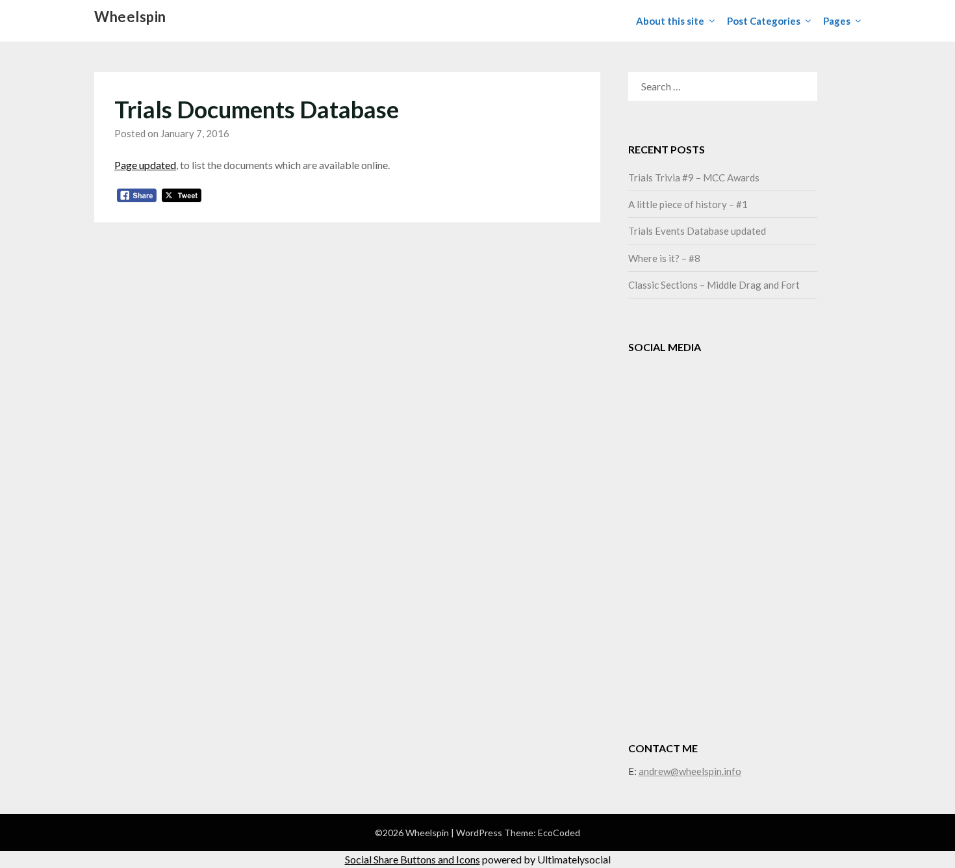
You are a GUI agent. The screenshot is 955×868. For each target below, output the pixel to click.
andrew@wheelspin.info (690, 771)
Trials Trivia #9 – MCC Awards (693, 177)
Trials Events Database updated (697, 231)
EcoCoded (559, 832)
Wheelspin (130, 16)
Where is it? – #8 (664, 258)
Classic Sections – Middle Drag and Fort (714, 285)
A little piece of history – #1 (688, 204)
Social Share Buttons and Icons (412, 859)
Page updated (145, 165)
